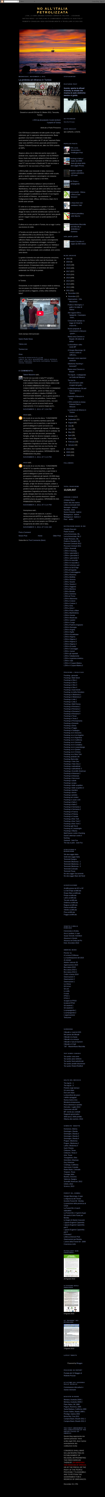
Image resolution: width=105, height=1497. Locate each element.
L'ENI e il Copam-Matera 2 (73, 665)
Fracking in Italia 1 (70, 802)
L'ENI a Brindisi (69, 591)
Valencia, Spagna (70, 1179)
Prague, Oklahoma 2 (71, 1143)
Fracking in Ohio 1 (70, 680)
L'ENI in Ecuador (70, 646)
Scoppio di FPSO (70, 1001)
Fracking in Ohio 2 (70, 682)
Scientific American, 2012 (73, 1181)
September (72, 419)
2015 (68, 278)
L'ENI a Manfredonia (71, 613)
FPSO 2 (67, 998)
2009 (68, 452)
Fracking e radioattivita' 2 (73, 768)
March (70, 438)
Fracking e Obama (70, 831)
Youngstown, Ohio (70, 1157)
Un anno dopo (69, 1090)
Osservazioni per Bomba (73, 1239)
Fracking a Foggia (70, 728)
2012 (68, 287)
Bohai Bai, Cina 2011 (71, 1416)
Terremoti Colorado (71, 869)
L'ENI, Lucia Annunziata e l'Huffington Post (76, 150)
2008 (68, 455)
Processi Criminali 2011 (72, 546)
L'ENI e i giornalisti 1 (71, 553)
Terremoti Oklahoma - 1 (72, 862)
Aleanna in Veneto (70, 938)
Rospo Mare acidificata (72, 893)
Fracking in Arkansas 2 (72, 773)
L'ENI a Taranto (69, 582)
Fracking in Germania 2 (72, 809)
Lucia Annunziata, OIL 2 (72, 536)
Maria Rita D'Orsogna (69, 122)
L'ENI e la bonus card (71, 565)
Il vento (66, 993)
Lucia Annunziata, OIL (72, 534)
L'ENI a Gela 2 (69, 608)
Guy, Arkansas (69, 1162)
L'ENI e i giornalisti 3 (71, 558)
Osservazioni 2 (69, 979)
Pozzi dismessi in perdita (73, 1105)
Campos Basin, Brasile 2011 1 (75, 1419)
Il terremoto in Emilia (71, 931)
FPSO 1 (67, 996)
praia (21, 361)
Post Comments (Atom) (37, 540)
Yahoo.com (23, 344)
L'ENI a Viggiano (70, 587)
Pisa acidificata (69, 912)
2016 (68, 274)
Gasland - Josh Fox (71, 840)
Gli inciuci (67, 986)
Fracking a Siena (70, 725)
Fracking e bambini (71, 790)
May (70, 432)
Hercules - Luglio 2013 (72, 1107)
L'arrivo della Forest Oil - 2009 (75, 1242)
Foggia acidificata (70, 914)
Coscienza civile (70, 1244)
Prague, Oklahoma (70, 1141)
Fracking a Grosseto (71, 723)
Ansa (20, 354)
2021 (68, 258)
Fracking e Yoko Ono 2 (72, 764)
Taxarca (54, 361)
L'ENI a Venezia (69, 579)
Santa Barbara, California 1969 (75, 1409)
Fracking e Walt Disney (72, 704)
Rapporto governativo (71, 1114)
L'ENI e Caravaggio (71, 649)
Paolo (46, 359)
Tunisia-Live (23, 349)
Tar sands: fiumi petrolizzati (73, 1061)
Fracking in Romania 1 (72, 706)
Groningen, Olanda (71, 1131)
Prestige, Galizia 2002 (72, 1414)
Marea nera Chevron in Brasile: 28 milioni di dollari (76, 339)
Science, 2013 (69, 1186)
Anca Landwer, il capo (72, 933)
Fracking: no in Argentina (73, 737)
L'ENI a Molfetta (69, 577)
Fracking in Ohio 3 (70, 685)
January (71, 445)
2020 (68, 262)
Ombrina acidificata (71, 902)
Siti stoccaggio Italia (71, 854)
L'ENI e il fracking (70, 551)
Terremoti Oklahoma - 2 (72, 864)
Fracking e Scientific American (75, 771)
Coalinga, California (71, 1165)
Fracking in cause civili (72, 800)
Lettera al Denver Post (72, 1237)
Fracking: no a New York (73, 754)
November (72, 296)
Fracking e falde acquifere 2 (74, 788)
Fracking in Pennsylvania (73, 721)
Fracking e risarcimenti (72, 690)
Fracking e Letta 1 (70, 699)
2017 (68, 271)
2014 (68, 281)
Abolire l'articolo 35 (71, 962)
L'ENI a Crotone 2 (70, 603)
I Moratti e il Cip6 (70, 1044)
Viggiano (28, 363)
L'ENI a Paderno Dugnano (73, 625)
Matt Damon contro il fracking (74, 833)
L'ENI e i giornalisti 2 (71, 555)
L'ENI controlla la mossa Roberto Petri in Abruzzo (76, 404)
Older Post (57, 536)
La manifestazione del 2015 (74, 958)
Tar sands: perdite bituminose (74, 1064)
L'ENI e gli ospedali (71, 653)
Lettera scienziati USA (72, 505)
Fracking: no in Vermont (72, 742)
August (71, 422)
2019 (68, 265)
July (70, 426)
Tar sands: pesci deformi (72, 1059)
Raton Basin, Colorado (72, 1169)
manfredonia (38, 359)
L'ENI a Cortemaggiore (72, 572)
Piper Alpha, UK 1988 (72, 1404)
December (72, 293)
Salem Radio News (26, 339)
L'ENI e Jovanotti (70, 548)
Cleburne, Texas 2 (70, 1153)
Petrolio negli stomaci (71, 1088)
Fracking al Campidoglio (73, 828)
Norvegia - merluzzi (71, 507)
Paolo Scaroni (69, 531)
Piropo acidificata (70, 895)
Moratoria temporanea (72, 1102)
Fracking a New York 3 (72, 824)
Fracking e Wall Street (72, 678)
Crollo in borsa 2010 (71, 974)
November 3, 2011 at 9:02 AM (37, 527)
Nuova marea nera (70, 1100)
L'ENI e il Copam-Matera (73, 663)
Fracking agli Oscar (71, 826)
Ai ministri (67, 960)
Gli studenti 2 (68, 1008)
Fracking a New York (71, 819)
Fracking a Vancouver (72, 778)
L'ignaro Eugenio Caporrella (74, 1222)
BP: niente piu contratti (72, 1112)
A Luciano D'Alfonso (71, 955)
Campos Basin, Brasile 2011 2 (75, 1421)
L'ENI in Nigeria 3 (70, 641)
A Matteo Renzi (69, 500)
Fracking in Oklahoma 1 (72, 694)
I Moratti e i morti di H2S (72, 1032)
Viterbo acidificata (70, 910)
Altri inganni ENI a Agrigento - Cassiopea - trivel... (77, 315)
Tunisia (21, 363)
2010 (68, 449)
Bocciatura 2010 (70, 967)
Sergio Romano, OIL (71, 539)
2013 (68, 284)
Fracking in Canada (71, 816)
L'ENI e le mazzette (71, 560)
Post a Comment (25, 532)
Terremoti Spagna (70, 859)
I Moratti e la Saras (70, 1037)
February (71, 442)
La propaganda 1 (70, 1010)
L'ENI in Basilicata (70, 618)
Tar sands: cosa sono (71, 1056)
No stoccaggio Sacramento (73, 873)
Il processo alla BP (70, 1109)
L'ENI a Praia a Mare (71, 610)
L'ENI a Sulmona (70, 594)
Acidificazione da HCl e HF (74, 888)
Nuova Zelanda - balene (72, 512)
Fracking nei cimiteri (71, 797)
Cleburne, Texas (70, 1150)
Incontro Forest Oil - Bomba (74, 1201)
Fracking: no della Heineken (74, 692)
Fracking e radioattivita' (72, 766)
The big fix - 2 (69, 1085)
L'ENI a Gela (68, 606)
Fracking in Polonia (71, 814)
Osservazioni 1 (69, 982)
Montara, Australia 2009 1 (73, 1399)
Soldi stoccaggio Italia (72, 857)
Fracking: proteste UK (72, 757)
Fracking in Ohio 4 (70, 687)
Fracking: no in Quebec (72, 749)
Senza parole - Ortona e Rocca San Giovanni (77, 194)
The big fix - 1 (69, 1083)
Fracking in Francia (71, 812)
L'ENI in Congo (69, 622)
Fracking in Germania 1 (72, 807)
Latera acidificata (70, 898)
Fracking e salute (70, 780)
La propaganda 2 (70, 1013)
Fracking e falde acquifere (73, 785)
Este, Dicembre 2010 (71, 943)
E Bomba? (67, 1234)
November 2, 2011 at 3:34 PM (37, 409)
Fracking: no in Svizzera (72, 733)
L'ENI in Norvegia (70, 627)
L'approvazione (69, 1015)
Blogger (79, 1363)
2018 (68, 268)
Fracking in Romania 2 (72, 709)
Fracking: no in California (73, 740)
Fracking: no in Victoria (72, 752)
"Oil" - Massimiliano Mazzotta (74, 1046)
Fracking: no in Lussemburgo (74, 747)
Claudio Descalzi (70, 529)
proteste (37, 361)
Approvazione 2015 (71, 965)
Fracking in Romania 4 (72, 714)
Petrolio (53, 359)
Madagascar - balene (71, 514)
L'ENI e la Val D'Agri (71, 567)
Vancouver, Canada (71, 1167)
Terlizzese (67, 1017)
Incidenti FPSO (69, 1003)
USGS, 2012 (68, 1184)
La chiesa (67, 984)
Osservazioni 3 (69, 977)
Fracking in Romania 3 (72, 711)
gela (30, 359)
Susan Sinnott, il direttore (73, 936)
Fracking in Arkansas (71, 776)
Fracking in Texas (70, 716)
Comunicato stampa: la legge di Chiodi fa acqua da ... (76, 323)
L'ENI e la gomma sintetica (73, 658)
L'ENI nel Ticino (69, 596)
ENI (26, 359)
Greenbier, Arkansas (71, 1160)
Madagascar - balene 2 (72, 517)
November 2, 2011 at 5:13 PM (37, 457)
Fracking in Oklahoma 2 (72, 697)
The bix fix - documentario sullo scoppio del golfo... (75, 383)
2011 (68, 290)
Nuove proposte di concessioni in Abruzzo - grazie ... (77, 331)
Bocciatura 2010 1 (70, 970)
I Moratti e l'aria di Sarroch (73, 1042)
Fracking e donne (70, 792)
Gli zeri (66, 989)
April (70, 435)
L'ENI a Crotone (69, 601)
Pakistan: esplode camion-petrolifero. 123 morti (76, 173)
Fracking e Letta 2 (70, 702)
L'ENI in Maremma (70, 598)
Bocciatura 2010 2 (70, 972)
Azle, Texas (68, 1155)
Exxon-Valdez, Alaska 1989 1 (74, 1411)
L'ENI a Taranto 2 (70, 584)
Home (40, 536)
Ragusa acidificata (70, 905)
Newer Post (23, 536)
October (71, 416)
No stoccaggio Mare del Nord (74, 876)
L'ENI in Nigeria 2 (70, 639)
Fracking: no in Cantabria (73, 745)
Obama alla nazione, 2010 (73, 1119)
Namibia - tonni (69, 510)
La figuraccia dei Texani (72, 1199)
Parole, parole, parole (70, 236)
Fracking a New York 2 (72, 821)
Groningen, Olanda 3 (71, 1136)
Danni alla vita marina (72, 502)
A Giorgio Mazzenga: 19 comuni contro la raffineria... (76, 352)
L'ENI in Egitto (69, 632)
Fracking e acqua (70, 783)
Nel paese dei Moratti (71, 1034)
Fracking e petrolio (70, 795)
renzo (25, 415)
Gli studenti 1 (68, 1005)
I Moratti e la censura (71, 1039)
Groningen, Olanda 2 (71, 1134)
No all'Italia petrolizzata (52, 10)
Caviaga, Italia (69, 1174)
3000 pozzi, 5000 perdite (73, 1117)
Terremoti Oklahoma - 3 (72, 866)
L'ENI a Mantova (70, 589)
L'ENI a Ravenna (70, 575)
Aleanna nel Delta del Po (73, 940)
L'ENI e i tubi (68, 661)
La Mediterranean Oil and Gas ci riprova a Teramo (77, 391)
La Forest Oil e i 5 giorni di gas (75, 1213)
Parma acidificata (70, 907)
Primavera (28, 361)
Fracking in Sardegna (71, 730)
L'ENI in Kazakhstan (71, 634)
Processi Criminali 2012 (72, 543)
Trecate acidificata (70, 900)
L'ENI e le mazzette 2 (71, 563)
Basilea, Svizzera (70, 1177)
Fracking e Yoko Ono (71, 761)
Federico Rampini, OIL (72, 541)
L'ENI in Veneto (69, 615)
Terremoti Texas (69, 871)
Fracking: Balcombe (71, 759)
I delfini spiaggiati (70, 1097)
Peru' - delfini (68, 519)
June (70, 429)
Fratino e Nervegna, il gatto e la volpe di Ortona (75, 307)
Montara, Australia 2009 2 (73, 1402)
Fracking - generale (71, 675)
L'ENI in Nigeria (69, 637)
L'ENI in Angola (69, 629)
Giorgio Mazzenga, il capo (73, 1196)
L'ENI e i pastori (69, 620)
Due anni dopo (69, 1093)
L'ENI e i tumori (69, 651)
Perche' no (68, 953)
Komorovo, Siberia (70, 1129)
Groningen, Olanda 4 (71, 1138)
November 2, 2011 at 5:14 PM (37, 505)
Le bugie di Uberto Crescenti (74, 1220)
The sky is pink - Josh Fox (73, 843)
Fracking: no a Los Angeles (74, 735)
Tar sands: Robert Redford (73, 1066)
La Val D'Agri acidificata (72, 891)
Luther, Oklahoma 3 (71, 1146)
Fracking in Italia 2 (70, 804)
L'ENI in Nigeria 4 (70, 644)
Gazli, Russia (69, 1148)
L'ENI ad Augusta (70, 570)
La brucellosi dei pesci (72, 1095)
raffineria (45, 361)
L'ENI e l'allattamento (71, 656)
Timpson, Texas (69, 1172)
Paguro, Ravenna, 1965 (72, 1407)
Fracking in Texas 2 (71, 718)
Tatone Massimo (29, 375)
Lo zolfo (67, 991)
